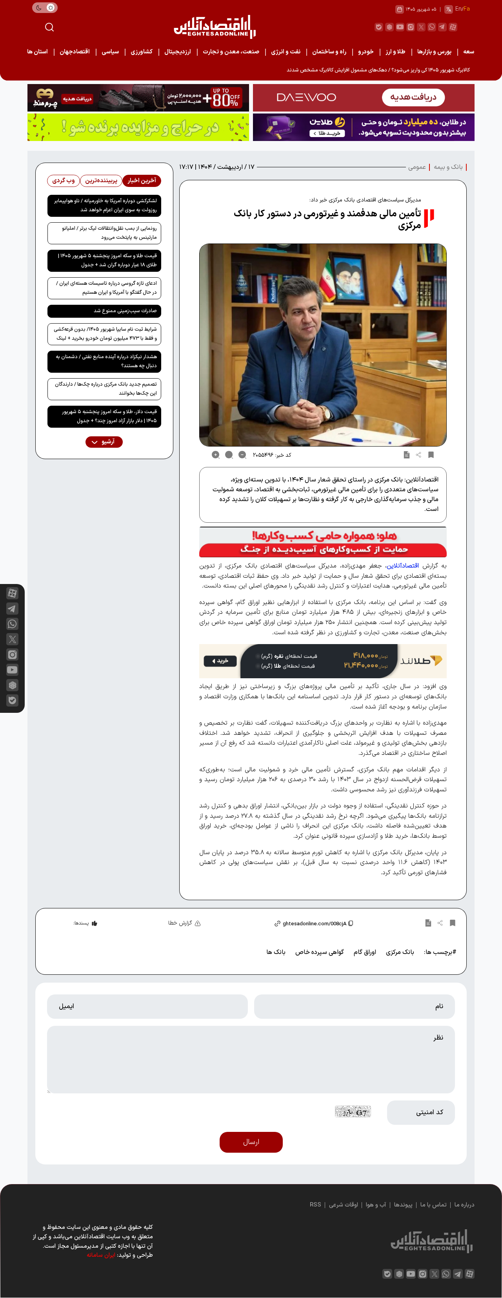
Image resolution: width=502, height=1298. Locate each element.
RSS (315, 1205)
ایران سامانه (101, 1255)
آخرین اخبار (141, 180)
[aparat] (453, 27)
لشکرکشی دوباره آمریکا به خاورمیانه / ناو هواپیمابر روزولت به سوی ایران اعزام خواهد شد (105, 205)
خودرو (366, 52)
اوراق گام (365, 952)
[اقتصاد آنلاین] (214, 27)
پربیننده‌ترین (101, 180)
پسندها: (81, 923)
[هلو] (323, 542)
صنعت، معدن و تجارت (231, 52)
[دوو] (364, 98)
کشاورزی (142, 52)
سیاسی (110, 52)
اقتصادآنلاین (403, 566)
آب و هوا (376, 1205)
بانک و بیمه (448, 167)
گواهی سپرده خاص (319, 952)
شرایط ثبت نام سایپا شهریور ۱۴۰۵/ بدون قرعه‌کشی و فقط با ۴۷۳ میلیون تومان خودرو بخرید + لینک (105, 334)
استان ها (37, 52)
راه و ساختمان (329, 52)
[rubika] (389, 27)
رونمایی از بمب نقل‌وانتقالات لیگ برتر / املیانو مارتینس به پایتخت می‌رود (109, 233)
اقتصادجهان (75, 52)
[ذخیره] (431, 455)
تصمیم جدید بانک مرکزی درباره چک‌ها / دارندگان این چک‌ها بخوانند (106, 389)
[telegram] (442, 27)
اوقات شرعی (343, 1205)
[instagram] (410, 27)
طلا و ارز (396, 52)
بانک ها (276, 952)
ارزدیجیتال (177, 52)
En (458, 9)
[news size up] (215, 455)
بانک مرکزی (400, 952)
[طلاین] (364, 127)
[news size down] (242, 455)
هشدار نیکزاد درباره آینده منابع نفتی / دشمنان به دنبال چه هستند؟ (106, 361)
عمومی (417, 167)
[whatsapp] (431, 27)
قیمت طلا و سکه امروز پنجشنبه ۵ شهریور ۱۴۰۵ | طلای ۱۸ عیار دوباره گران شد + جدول (107, 260)
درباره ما (465, 1205)
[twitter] (421, 27)
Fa (467, 9)
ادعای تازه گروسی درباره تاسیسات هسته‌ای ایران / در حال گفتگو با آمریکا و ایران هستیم (106, 288)
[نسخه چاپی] (407, 455)
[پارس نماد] (138, 127)
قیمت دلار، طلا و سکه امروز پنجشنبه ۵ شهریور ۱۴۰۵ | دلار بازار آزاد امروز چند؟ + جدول (109, 416)
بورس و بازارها (434, 52)
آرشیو (107, 442)
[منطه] (138, 98)
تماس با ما (433, 1205)
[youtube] (400, 27)
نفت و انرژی (285, 52)
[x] (12, 639)
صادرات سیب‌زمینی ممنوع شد (125, 311)
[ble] (379, 27)
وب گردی (63, 180)
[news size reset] (229, 455)
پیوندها (403, 1205)
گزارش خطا (180, 923)
